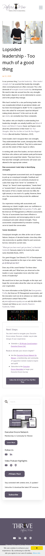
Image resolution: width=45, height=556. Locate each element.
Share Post (15, 473)
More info (36, 553)
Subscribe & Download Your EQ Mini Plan (22, 381)
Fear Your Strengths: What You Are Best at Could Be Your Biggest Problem (20, 131)
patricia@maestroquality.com (14, 301)
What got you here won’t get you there (17, 247)
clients (7, 116)
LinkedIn (24, 304)
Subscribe (13, 494)
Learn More (11, 442)
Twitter (12, 307)
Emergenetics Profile (29, 209)
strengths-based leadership (22, 89)
